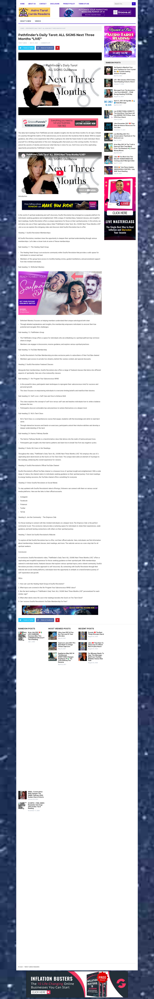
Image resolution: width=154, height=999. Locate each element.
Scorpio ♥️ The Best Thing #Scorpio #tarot (96, 633)
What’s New (25, 21)
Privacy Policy (69, 4)
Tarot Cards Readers (31, 967)
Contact (43, 4)
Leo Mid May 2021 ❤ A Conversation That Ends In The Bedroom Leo (124, 136)
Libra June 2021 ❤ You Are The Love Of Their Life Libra (65, 634)
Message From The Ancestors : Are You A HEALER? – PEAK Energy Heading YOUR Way (124, 92)
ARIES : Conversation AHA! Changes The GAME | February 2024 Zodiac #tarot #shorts (36, 794)
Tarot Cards (22, 43)
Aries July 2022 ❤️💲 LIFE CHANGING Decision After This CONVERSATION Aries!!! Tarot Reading (36, 636)
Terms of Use (84, 4)
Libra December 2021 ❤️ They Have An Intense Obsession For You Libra (124, 125)
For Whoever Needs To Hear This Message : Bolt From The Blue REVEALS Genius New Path (96, 657)
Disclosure (54, 4)
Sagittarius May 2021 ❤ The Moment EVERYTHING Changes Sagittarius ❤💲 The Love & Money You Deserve (66, 658)
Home (22, 4)
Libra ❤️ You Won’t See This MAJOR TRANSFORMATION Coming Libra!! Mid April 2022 (124, 159)
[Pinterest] (57, 48)
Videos (38, 21)
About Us (32, 4)
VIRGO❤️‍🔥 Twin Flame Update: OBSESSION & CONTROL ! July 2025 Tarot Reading (124, 169)
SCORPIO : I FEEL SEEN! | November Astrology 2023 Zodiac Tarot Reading (36, 805)
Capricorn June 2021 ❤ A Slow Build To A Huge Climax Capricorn (66, 644)
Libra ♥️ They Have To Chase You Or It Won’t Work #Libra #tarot (96, 644)
